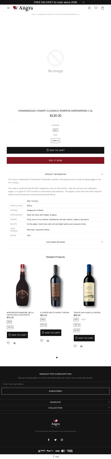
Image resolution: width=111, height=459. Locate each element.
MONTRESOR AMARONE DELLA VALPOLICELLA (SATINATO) (20, 314)
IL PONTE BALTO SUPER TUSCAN (54, 313)
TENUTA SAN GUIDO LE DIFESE (87, 313)
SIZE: (55, 135)
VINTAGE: (55, 125)
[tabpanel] (22, 308)
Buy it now (55, 160)
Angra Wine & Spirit (23, 8)
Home (33, 14)
